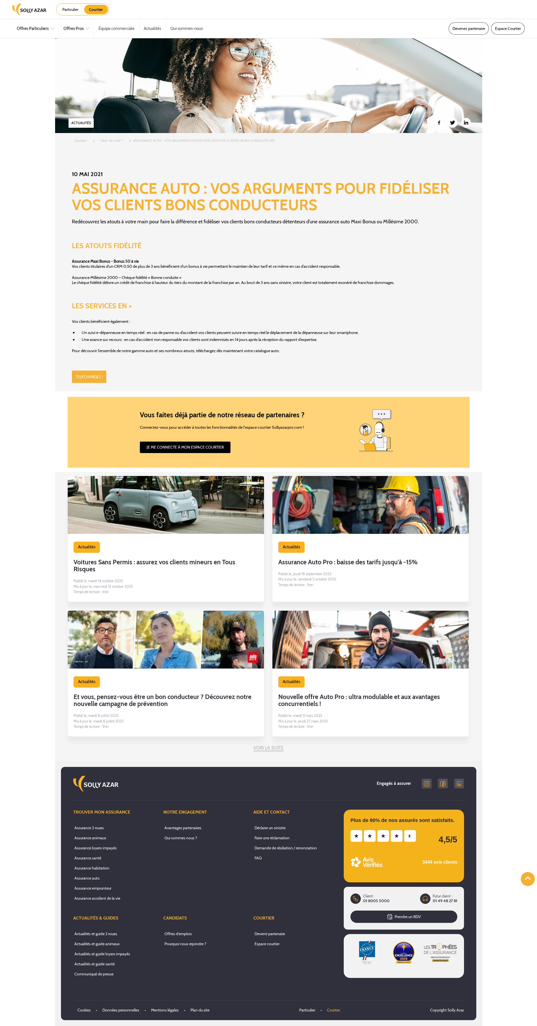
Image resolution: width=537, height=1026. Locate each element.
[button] (166, 539)
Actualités (152, 28)
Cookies (84, 1010)
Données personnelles (120, 1010)
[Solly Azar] (29, 9)
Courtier (333, 1010)
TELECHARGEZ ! (89, 376)
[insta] (427, 783)
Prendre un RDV (408, 916)
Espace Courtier (508, 28)
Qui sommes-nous (186, 28)
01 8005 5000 (376, 901)
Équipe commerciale (116, 28)
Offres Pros (73, 28)
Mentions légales (165, 1010)
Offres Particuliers (33, 28)
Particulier (307, 1010)
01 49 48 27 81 (445, 901)
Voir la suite (268, 748)
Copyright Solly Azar (447, 1010)
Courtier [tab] (96, 9)
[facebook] (443, 783)
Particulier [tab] (70, 9)
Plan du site (199, 1010)
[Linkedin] (459, 783)
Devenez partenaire (469, 28)
